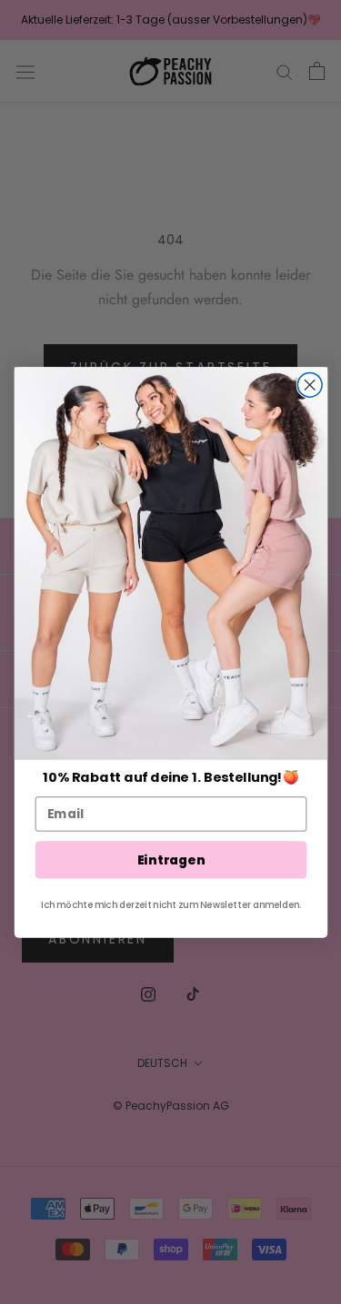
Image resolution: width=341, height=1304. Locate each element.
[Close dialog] (309, 384)
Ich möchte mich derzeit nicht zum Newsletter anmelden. (170, 904)
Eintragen (170, 858)
